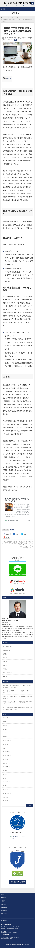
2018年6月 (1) (6, 770)
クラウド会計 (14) (7, 646)
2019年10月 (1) (7, 740)
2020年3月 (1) (6, 737)
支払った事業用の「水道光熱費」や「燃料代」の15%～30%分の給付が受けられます (17, 686)
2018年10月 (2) (7, 755)
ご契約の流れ (4, 904)
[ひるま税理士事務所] (17, 4)
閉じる (9, 78)
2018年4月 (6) (6, 778)
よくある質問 (4, 910)
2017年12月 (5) (7, 793)
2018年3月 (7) (6, 782)
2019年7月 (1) (6, 748)
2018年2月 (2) (6, 786)
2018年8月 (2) (6, 763)
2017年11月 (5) (7, 797)
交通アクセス (4, 907)
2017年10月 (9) (7, 801)
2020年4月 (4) (6, 733)
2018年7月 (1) (6, 767)
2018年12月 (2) (7, 752)
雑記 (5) (5, 676)
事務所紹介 (3, 898)
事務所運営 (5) (6, 650)
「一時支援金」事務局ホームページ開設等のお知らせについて (17, 691)
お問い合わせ (4, 914)
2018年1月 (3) (6, 789)
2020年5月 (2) (6, 729)
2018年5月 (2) (6, 774)
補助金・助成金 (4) (7, 673)
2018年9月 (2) (6, 759)
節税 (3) (5, 669)
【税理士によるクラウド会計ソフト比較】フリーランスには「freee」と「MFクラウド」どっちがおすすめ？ (25, 545)
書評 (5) (5, 661)
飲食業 (12, 530)
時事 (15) (5, 657)
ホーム (2, 894)
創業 (15, 40)
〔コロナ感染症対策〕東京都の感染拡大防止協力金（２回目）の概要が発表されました (17, 708)
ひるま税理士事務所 (15, 944)
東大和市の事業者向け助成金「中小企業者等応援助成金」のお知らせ (17, 697)
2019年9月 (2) (6, 744)
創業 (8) (5, 654)
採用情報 (3, 917)
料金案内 (3, 901)
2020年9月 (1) (6, 725)
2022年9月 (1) (6, 718)
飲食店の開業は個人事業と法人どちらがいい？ (9, 542)
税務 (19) (5, 665)
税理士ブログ (4, 920)
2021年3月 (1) (6, 721)
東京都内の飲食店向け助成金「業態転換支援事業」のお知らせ (17, 702)
